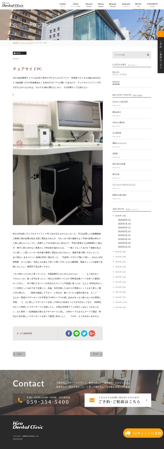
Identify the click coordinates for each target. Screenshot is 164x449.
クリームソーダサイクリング (123, 184)
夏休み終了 (116, 112)
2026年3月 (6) (124, 239)
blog (18, 53)
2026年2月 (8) (124, 243)
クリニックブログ (26, 43)
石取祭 (115, 153)
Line (76, 333)
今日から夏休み (118, 122)
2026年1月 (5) (124, 247)
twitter (84, 333)
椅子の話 (116, 174)
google (92, 333)
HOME (15, 43)
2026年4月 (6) (124, 235)
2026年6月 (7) (124, 227)
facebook (69, 333)
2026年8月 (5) (124, 220)
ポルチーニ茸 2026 (120, 101)
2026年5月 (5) (124, 231)
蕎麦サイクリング (119, 143)
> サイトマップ (17, 438)
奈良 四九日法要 (118, 164)
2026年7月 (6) (124, 223)
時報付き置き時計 (119, 195)
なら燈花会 (116, 133)
